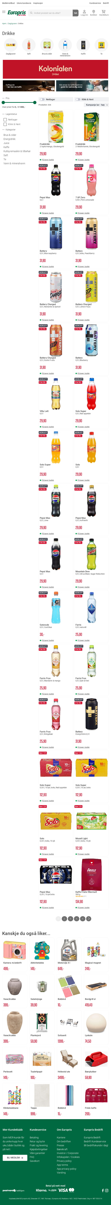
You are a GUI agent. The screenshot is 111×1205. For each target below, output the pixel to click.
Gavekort (35, 1161)
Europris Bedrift (92, 1137)
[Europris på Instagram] (106, 1191)
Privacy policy (64, 1161)
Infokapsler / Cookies (68, 1157)
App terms (62, 1164)
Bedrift (106, 3)
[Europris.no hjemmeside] (17, 13)
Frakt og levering (39, 1145)
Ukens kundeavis (24, 3)
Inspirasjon (38, 3)
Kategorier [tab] (10, 130)
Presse (60, 1145)
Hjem (4, 23)
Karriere (61, 1137)
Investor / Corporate (68, 1153)
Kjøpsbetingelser (39, 1149)
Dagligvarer (12, 23)
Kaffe (83, 54)
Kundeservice (95, 3)
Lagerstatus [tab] (11, 114)
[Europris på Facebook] (103, 1191)
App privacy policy (66, 1168)
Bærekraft (62, 1149)
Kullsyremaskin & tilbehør (17, 151)
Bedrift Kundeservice (95, 1141)
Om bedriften (64, 1141)
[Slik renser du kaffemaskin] (82, 90)
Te (101, 54)
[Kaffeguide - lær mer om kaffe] (29, 90)
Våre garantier (37, 1153)
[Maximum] (34, 102)
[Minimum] (3, 102)
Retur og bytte (37, 1141)
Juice (6, 143)
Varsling (61, 1172)
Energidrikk (9, 139)
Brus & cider (47, 54)
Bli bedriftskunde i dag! (96, 1145)
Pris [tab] (7, 98)
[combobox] (53, 13)
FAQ (32, 1157)
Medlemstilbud (8, 3)
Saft (29, 54)
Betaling (34, 1137)
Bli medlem (13, 1157)
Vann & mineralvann (65, 55)
